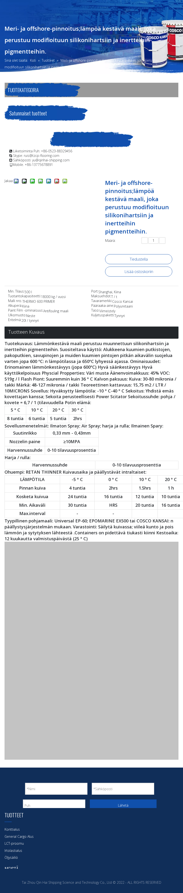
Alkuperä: (15, 306)
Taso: (95, 311)
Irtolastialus (13, 850)
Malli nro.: (15, 301)
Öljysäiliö (11, 857)
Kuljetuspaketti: (103, 315)
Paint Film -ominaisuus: (25, 311)
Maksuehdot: (101, 296)
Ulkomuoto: (17, 315)
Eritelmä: (14, 320)
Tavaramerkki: (101, 301)
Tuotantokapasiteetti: (24, 296)
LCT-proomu (14, 843)
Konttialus (12, 829)
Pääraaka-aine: (102, 306)
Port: (94, 291)
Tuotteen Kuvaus (26, 332)
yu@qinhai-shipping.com (51, 160)
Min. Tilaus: (16, 291)
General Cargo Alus (19, 836)
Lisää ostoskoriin (138, 271)
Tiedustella (139, 259)
